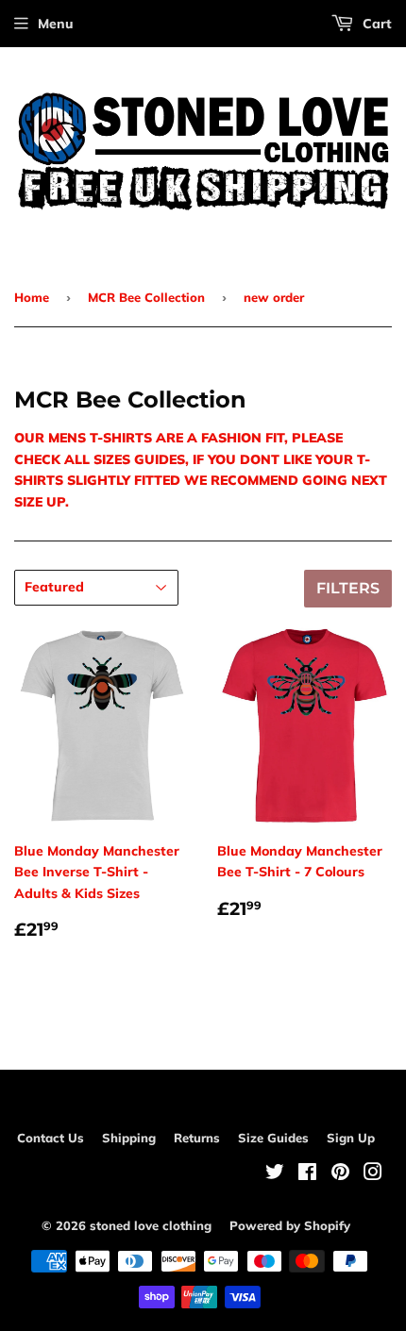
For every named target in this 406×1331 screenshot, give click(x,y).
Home (31, 297)
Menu (56, 23)
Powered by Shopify (289, 1225)
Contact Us (50, 1137)
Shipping (129, 1137)
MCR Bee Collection (146, 297)
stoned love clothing (150, 1225)
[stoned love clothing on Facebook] (307, 1174)
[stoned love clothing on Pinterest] (340, 1174)
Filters (348, 588)
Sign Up (351, 1137)
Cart (375, 23)
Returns (197, 1137)
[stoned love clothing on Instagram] (373, 1174)
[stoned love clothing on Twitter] (274, 1174)
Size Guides (273, 1137)
